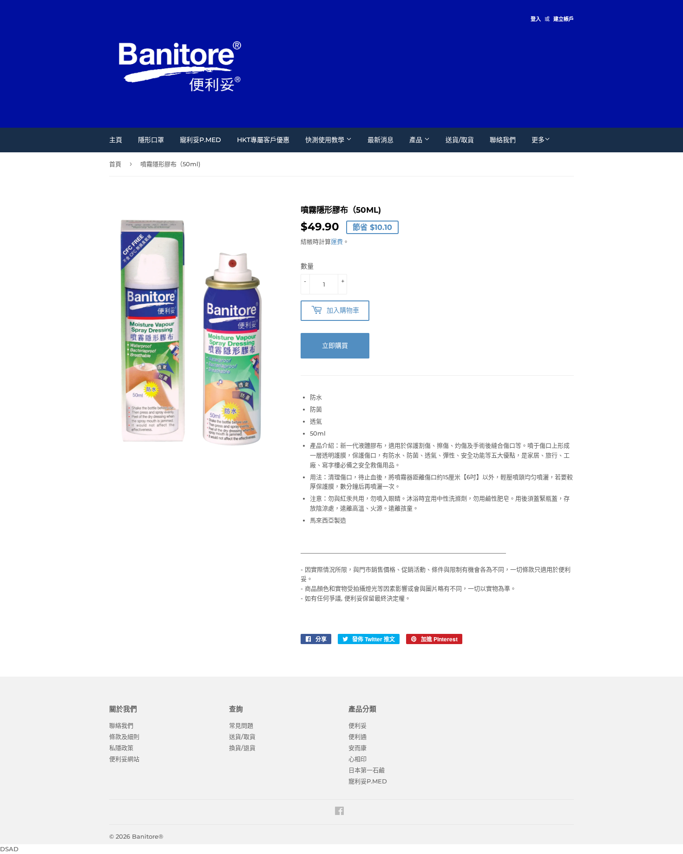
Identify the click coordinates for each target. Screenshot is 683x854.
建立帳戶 (563, 19)
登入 (536, 19)
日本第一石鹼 (366, 770)
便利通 (357, 736)
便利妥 (357, 725)
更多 (538, 140)
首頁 (115, 164)
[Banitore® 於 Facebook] (339, 812)
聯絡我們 (503, 140)
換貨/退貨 (242, 747)
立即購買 (335, 345)
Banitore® (147, 836)
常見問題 (241, 725)
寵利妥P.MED (200, 140)
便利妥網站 (124, 759)
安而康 (357, 747)
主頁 (115, 140)
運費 (337, 241)
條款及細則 (124, 736)
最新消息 (381, 140)
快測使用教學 (325, 140)
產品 (416, 140)
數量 (307, 266)
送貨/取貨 (460, 140)
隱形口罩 (151, 140)
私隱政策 (121, 747)
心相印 (357, 759)
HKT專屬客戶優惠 (263, 140)
